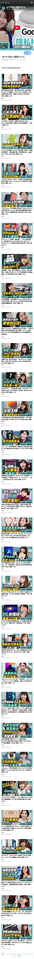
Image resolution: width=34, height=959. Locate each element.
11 (14, 956)
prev (3, 954)
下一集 (27, 53)
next (19, 956)
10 (32, 954)
